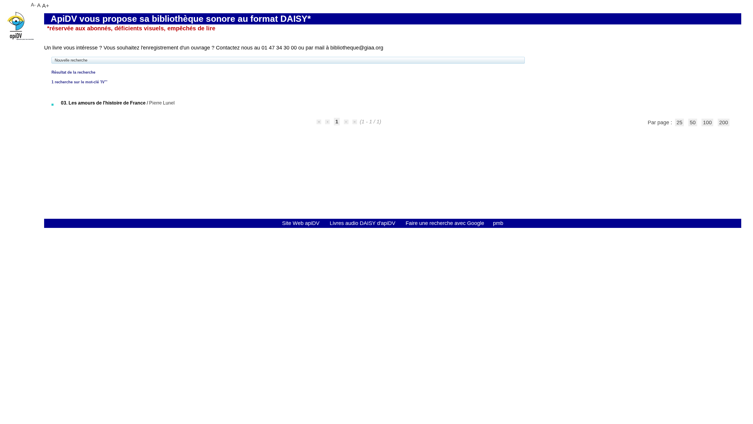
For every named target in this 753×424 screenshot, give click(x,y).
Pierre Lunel (162, 102)
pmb (498, 223)
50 (693, 122)
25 (679, 122)
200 (723, 122)
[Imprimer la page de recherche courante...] (57, 91)
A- (33, 4)
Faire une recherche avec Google (445, 223)
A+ (45, 5)
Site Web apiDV (300, 223)
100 (707, 122)
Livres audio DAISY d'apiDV (362, 223)
